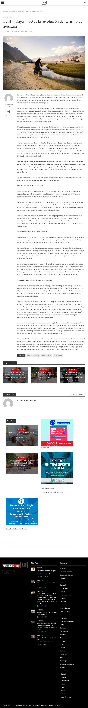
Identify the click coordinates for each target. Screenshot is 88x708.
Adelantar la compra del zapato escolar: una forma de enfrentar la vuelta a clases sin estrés (43, 375)
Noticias (40, 568)
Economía (40, 610)
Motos (49, 355)
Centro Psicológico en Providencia (16, 529)
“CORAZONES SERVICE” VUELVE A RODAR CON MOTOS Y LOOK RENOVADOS (72, 375)
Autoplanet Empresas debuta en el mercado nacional (46, 613)
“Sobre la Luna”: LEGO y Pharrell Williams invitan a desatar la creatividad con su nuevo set (46, 640)
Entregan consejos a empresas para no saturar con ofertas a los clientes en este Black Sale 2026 (16, 375)
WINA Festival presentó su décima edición (47, 584)
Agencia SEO (45, 447)
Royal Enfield (58, 355)
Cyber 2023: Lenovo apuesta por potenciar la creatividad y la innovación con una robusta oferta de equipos (47, 626)
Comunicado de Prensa (8, 105)
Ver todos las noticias (76, 394)
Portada (5, 11)
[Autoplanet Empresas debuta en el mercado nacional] (33, 611)
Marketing (7, 17)
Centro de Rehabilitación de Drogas (52, 492)
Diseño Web (21, 705)
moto (43, 355)
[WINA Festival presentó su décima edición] (33, 582)
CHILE (28, 355)
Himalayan (36, 355)
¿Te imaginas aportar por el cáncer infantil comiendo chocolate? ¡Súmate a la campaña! (46, 572)
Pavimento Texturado (47, 488)
